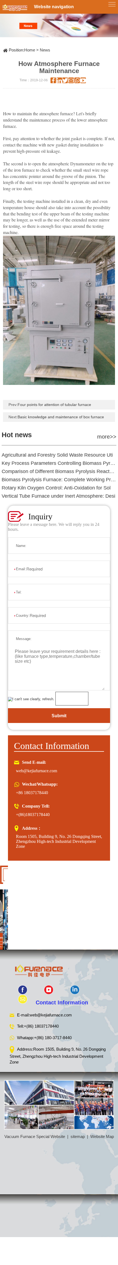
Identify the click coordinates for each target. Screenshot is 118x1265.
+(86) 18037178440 (41, 1026)
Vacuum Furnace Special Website (34, 1136)
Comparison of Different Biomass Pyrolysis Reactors (59, 471)
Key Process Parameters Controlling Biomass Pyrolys (59, 463)
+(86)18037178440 (33, 814)
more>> (106, 437)
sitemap (78, 1136)
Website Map (102, 1136)
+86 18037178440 (32, 792)
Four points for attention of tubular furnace (54, 404)
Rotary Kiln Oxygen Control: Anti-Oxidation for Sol (56, 488)
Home (29, 50)
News (45, 50)
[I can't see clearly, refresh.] (31, 699)
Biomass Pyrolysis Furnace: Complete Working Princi (59, 479)
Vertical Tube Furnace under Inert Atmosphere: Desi (58, 496)
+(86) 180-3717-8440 (53, 1037)
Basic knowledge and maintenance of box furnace (61, 417)
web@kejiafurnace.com (36, 770)
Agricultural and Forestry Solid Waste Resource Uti (57, 455)
